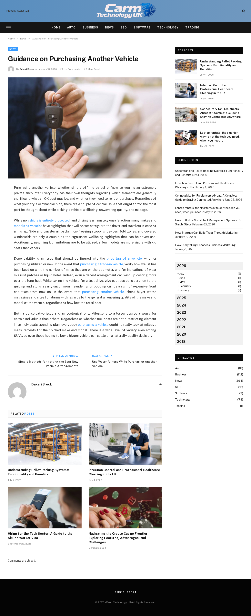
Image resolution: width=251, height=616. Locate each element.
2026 (181, 266)
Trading (192, 27)
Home (56, 27)
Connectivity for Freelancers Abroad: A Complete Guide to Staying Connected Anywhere (220, 112)
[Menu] (8, 27)
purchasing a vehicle (93, 325)
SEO (124, 27)
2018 (181, 342)
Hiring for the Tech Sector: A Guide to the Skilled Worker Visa (40, 536)
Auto (71, 27)
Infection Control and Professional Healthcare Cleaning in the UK (124, 472)
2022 (181, 320)
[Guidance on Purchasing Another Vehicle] (85, 127)
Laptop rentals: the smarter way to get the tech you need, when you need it (220, 136)
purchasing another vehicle (103, 292)
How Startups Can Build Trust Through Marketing (206, 232)
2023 (181, 312)
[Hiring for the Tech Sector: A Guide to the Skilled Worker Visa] (45, 508)
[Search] (243, 10)
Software (142, 27)
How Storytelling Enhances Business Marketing (205, 245)
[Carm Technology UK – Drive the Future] (126, 11)
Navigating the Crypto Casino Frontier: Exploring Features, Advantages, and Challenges (118, 538)
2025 (181, 298)
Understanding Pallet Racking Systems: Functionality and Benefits (38, 472)
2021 (181, 327)
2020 (181, 334)
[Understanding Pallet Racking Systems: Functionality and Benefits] (45, 444)
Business (90, 27)
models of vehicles (28, 226)
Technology (167, 27)
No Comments (72, 69)
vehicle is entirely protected (49, 220)
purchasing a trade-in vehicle (101, 264)
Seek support (125, 592)
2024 (181, 305)
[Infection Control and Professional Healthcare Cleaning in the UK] (125, 444)
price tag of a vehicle (124, 258)
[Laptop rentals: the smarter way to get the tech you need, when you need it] (186, 137)
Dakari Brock (27, 69)
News (109, 27)
